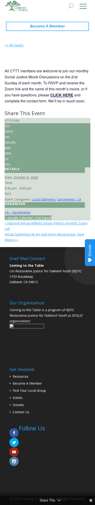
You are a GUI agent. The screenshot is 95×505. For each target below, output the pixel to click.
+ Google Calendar (19, 217)
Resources (20, 376)
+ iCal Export (42, 217)
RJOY (69, 310)
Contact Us (21, 412)
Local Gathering (43, 199)
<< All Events (14, 45)
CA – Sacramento (18, 212)
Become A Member (47, 26)
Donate (18, 405)
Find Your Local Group (29, 390)
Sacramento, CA (69, 199)
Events (18, 397)
